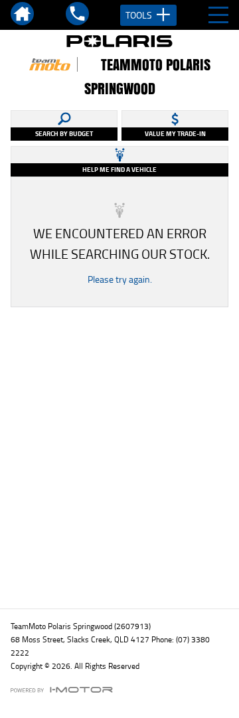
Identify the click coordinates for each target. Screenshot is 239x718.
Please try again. (120, 279)
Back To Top (120, 570)
